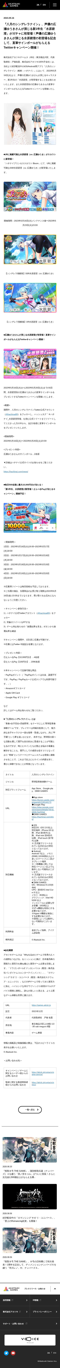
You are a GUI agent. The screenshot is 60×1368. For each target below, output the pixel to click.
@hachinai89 (12, 414)
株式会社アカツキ (10, 1312)
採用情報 (6, 1300)
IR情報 (35, 1300)
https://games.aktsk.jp (41, 1005)
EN (44, 5)
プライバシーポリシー (42, 1312)
